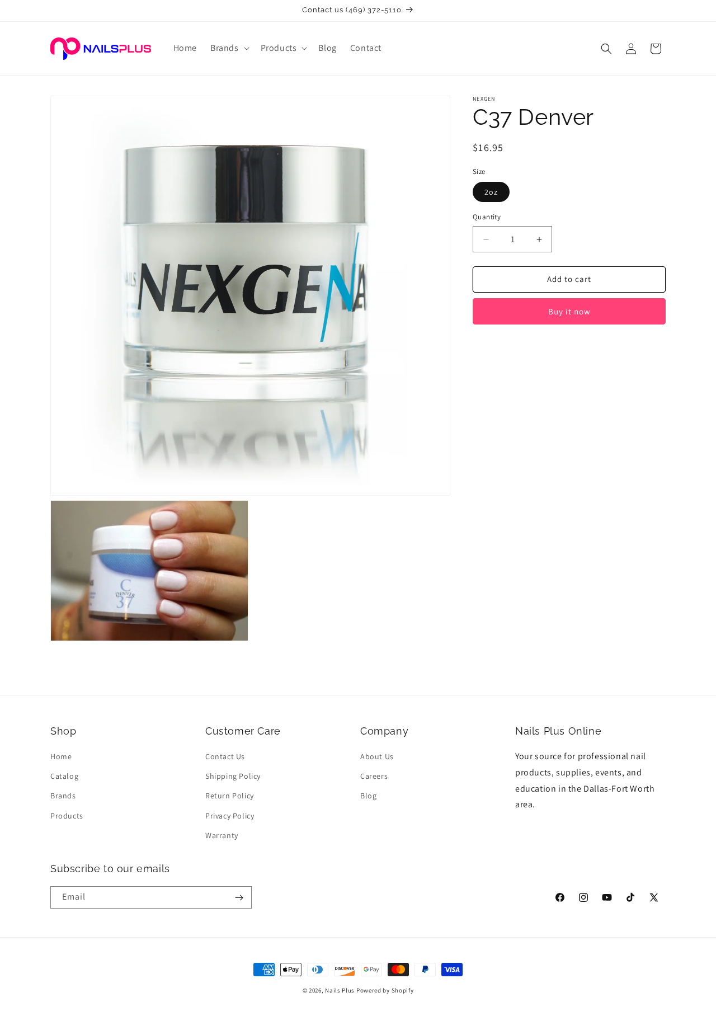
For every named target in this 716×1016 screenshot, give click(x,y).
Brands (63, 796)
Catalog (64, 776)
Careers (374, 776)
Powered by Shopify (385, 990)
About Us (377, 756)
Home (61, 756)
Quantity (487, 217)
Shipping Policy (233, 776)
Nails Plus (340, 990)
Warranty (221, 835)
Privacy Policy (229, 816)
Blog (368, 796)
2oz (491, 192)
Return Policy (229, 796)
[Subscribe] (239, 898)
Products (66, 816)
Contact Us (225, 756)
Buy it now (569, 311)
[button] (229, 48)
